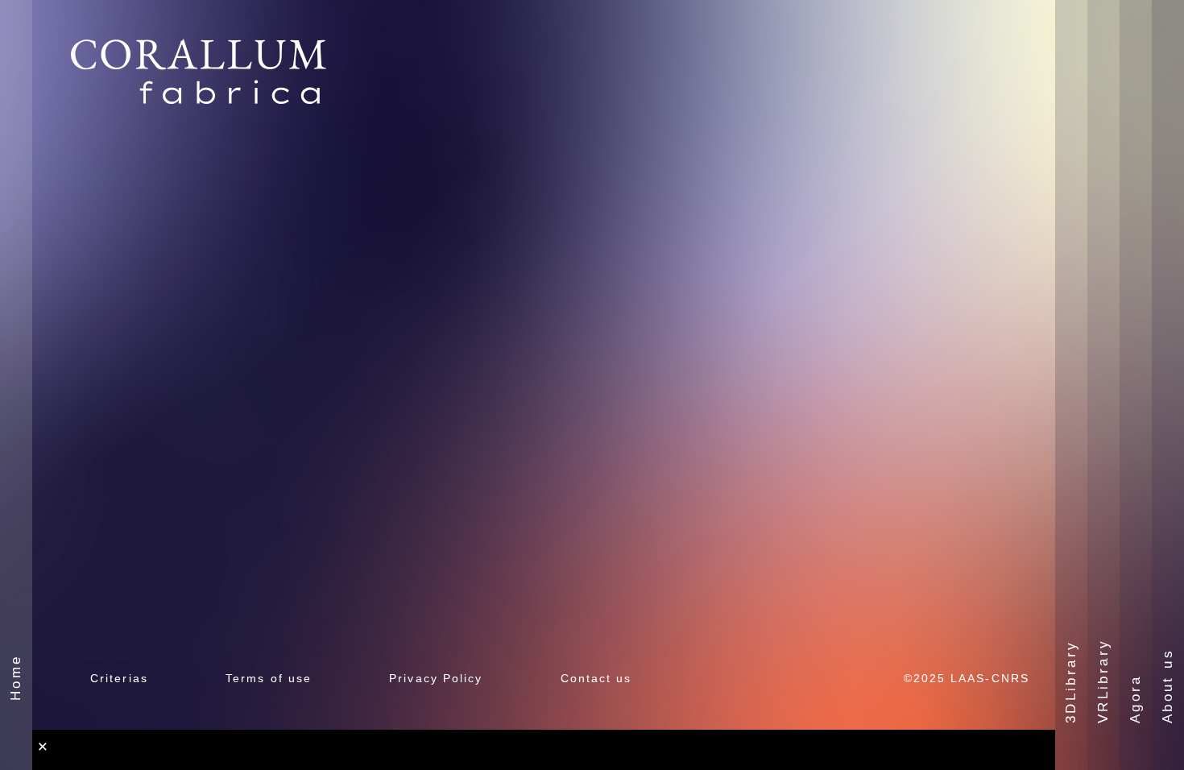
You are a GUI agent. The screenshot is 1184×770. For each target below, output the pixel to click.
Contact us (596, 678)
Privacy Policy (435, 678)
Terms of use (269, 678)
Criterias (119, 678)
